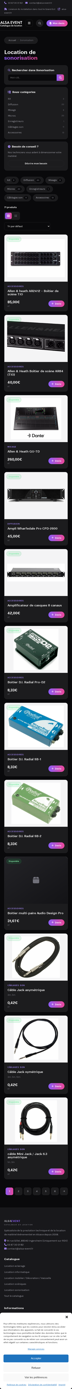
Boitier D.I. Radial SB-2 (24, 836)
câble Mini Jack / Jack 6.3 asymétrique (27, 1155)
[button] (67, 1317)
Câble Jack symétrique (25, 1072)
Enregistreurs (36, 121)
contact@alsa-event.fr (40, 3)
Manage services (36, 1349)
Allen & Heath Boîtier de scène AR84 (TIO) (35, 372)
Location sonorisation (16, 1290)
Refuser (36, 1367)
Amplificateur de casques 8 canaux (35, 605)
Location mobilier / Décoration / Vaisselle (27, 1278)
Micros (36, 115)
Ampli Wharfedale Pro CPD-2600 (32, 528)
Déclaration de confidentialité (42, 1384)
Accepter (36, 1358)
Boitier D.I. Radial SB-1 (24, 759)
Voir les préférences (36, 1377)
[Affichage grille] (8, 216)
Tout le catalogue (13, 1295)
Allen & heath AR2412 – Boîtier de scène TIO (33, 292)
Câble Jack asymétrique (26, 990)
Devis (58, 303)
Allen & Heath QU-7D (24, 451)
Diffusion (36, 104)
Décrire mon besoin (36, 163)
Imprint (62, 1384)
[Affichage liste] (15, 216)
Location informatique (16, 1272)
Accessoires (36, 132)
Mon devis (58, 23)
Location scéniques (15, 1284)
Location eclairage (14, 1266)
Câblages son (36, 127)
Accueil (12, 40)
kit (36, 98)
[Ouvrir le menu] (29, 23)
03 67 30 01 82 (15, 3)
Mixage (36, 110)
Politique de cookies (16, 1384)
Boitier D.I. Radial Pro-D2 (26, 682)
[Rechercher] (39, 23)
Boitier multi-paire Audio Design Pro (35, 913)
